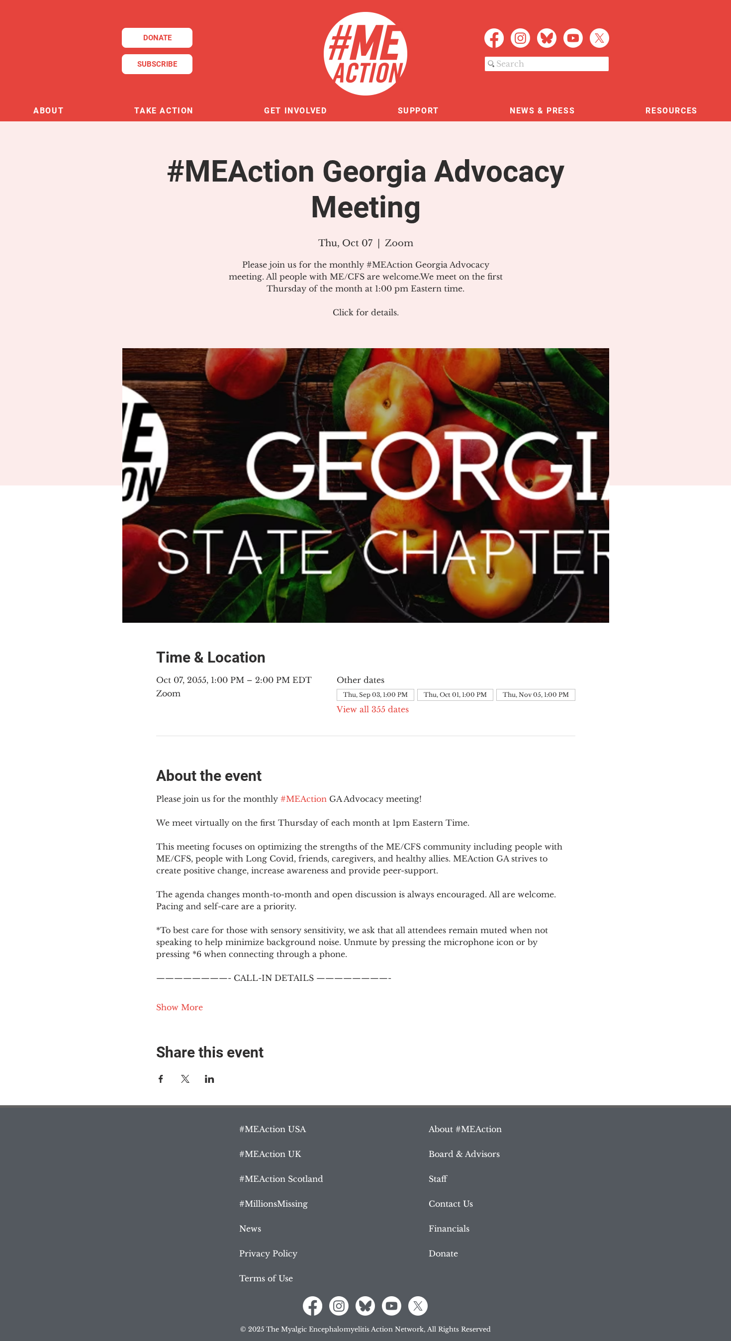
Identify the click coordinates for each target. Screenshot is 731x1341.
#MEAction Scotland (281, 1179)
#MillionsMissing (273, 1204)
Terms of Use (266, 1278)
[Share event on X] (185, 1079)
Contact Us (451, 1204)
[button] (48, 111)
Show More (179, 1007)
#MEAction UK (270, 1154)
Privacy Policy (268, 1253)
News (250, 1229)
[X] (599, 38)
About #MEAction (465, 1129)
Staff (438, 1179)
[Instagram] (520, 38)
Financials (449, 1229)
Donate (443, 1253)
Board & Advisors (464, 1154)
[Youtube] (573, 38)
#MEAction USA (272, 1129)
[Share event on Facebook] (161, 1079)
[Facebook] (494, 38)
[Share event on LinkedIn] (209, 1079)
